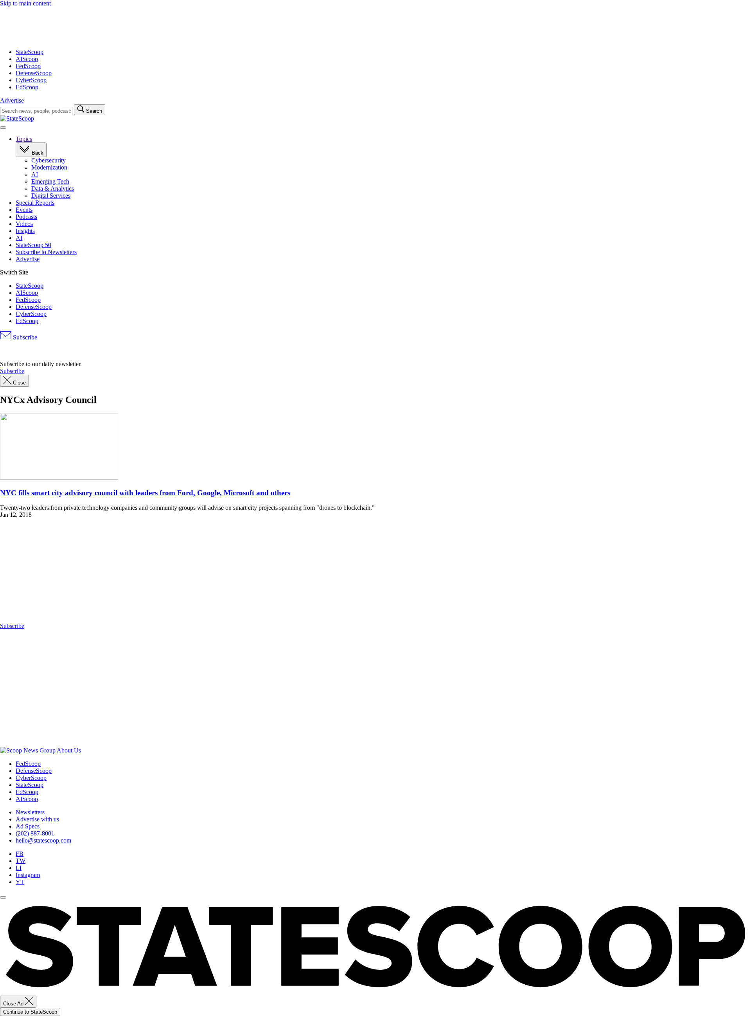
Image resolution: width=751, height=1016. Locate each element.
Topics (24, 138)
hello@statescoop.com (43, 840)
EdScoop (27, 87)
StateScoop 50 (33, 245)
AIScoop (27, 59)
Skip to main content (25, 3)
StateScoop (29, 52)
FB (19, 853)
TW (20, 860)
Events (24, 209)
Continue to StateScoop (30, 1012)
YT (20, 882)
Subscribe (24, 337)
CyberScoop (31, 80)
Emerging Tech (50, 181)
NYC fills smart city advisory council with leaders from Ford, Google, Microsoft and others (145, 493)
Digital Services (50, 195)
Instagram (28, 875)
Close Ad (14, 1004)
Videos (24, 223)
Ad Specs (28, 826)
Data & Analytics (52, 188)
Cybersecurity (48, 160)
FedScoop (28, 66)
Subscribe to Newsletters (46, 252)
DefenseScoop (34, 73)
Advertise (12, 100)
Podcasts (26, 216)
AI (34, 174)
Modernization (49, 167)
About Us (69, 750)
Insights (25, 230)
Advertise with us (37, 819)
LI (19, 867)
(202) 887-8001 (35, 833)
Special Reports (35, 202)
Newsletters (30, 812)
